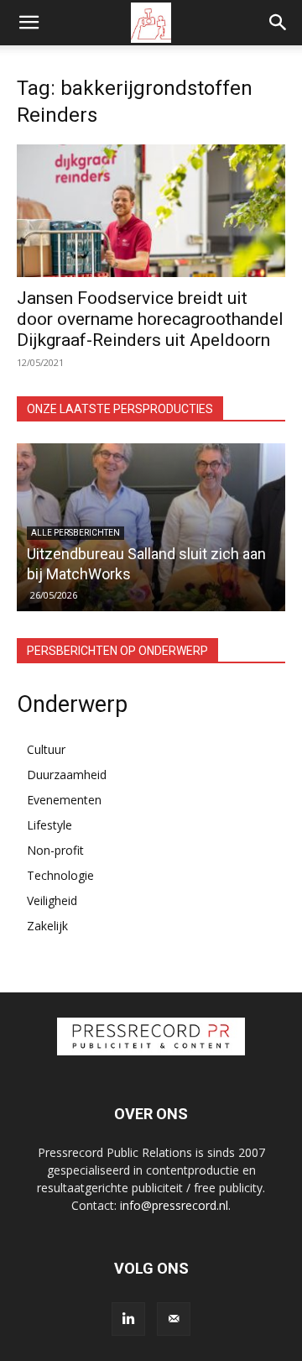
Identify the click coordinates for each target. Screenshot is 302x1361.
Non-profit (55, 850)
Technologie (60, 875)
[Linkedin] (128, 1319)
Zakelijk (47, 926)
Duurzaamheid (67, 775)
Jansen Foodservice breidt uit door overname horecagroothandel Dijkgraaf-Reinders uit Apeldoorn (150, 319)
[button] (28, 22)
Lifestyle (49, 825)
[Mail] (173, 1319)
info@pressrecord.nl (174, 1205)
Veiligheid (52, 900)
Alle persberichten (75, 532)
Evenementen (64, 800)
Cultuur (46, 749)
